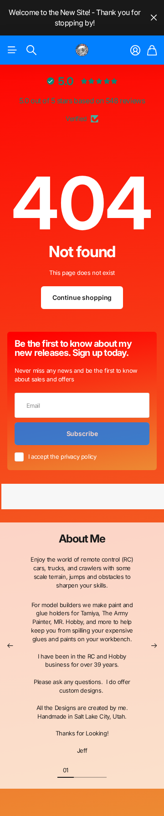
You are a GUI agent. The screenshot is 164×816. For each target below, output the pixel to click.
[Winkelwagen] (152, 50)
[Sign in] (135, 50)
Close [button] (153, 17)
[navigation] (82, 769)
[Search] (31, 50)
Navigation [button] (12, 50)
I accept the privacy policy (62, 456)
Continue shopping (82, 297)
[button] (10, 645)
